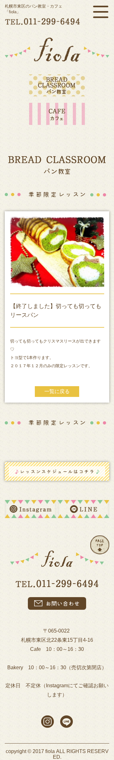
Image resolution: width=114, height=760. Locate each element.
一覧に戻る (57, 391)
